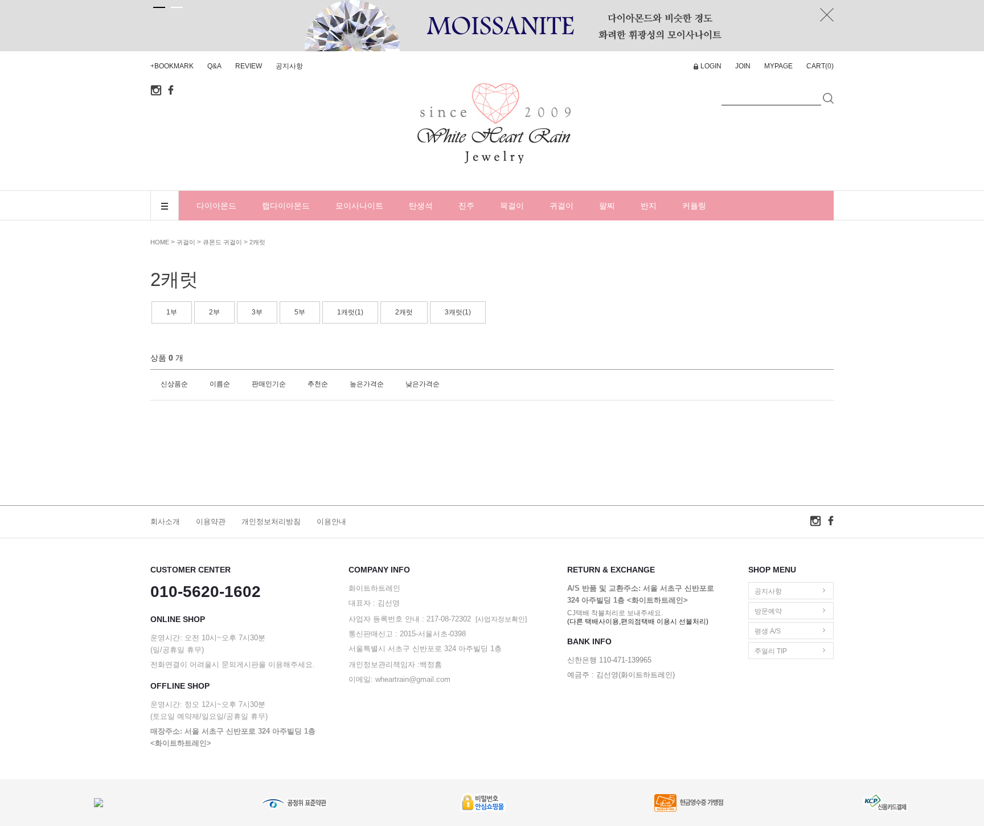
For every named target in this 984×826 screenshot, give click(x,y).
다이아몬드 (216, 205)
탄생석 (421, 205)
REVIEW (248, 66)
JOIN (743, 66)
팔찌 (607, 205)
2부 (214, 312)
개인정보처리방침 (271, 521)
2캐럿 (257, 242)
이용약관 (211, 521)
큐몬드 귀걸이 (222, 242)
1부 (171, 312)
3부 (257, 312)
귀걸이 (561, 205)
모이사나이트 (359, 205)
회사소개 (165, 521)
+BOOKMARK (172, 66)
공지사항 (289, 66)
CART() (820, 66)
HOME (159, 242)
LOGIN (710, 66)
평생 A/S (768, 631)
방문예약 (768, 611)
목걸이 (512, 205)
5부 (299, 312)
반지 (649, 205)
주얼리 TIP (771, 651)
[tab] (159, 7)
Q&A (214, 66)
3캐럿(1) (458, 312)
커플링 (694, 205)
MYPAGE (778, 66)
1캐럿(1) (350, 312)
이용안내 (331, 521)
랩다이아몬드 (286, 205)
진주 (466, 205)
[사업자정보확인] (501, 619)
